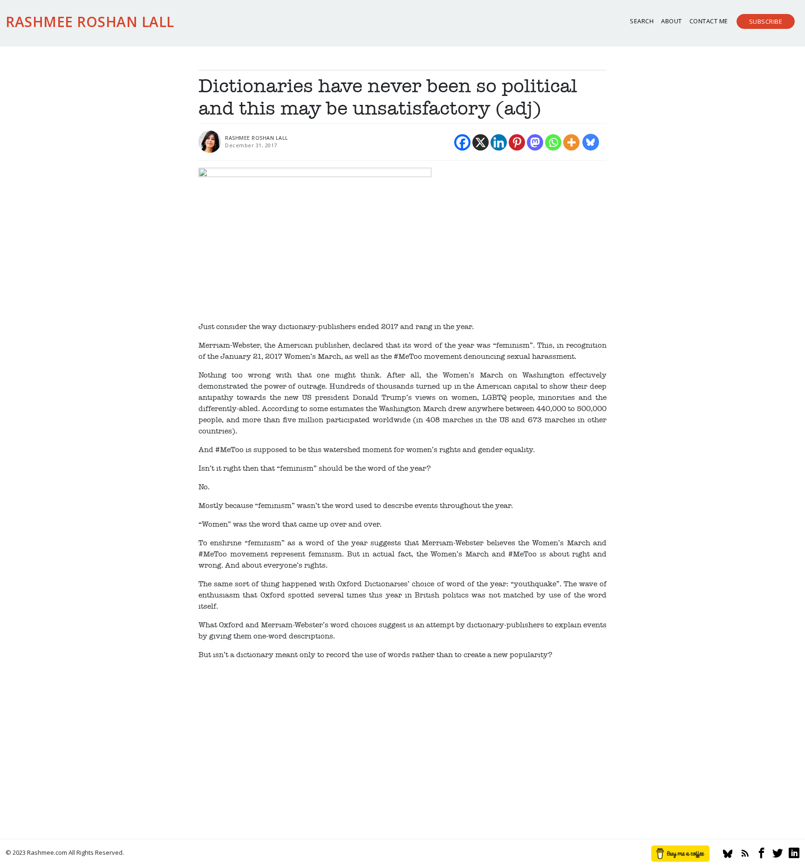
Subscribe (766, 21)
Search (642, 21)
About (671, 21)
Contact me (708, 21)
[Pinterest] (517, 142)
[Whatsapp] (553, 142)
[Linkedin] (499, 142)
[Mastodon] (535, 142)
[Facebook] (462, 142)
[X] (480, 142)
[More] (571, 142)
